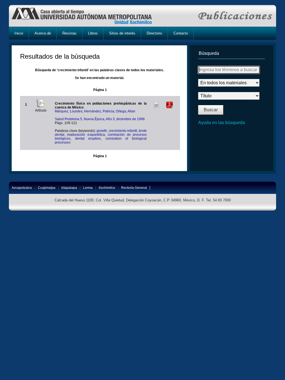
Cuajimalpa (46, 188)
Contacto (180, 33)
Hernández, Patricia (99, 111)
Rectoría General (134, 188)
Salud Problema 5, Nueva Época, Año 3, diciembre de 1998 (100, 119)
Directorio (154, 33)
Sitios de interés (122, 33)
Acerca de (43, 33)
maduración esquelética (86, 135)
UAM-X (87, 16)
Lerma (88, 188)
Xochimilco (107, 188)
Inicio (18, 33)
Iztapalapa (69, 188)
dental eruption (88, 138)
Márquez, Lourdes (68, 111)
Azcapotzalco (22, 188)
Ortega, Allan (125, 111)
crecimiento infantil (123, 131)
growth (102, 131)
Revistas (69, 33)
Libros (93, 33)
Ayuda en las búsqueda (221, 122)
